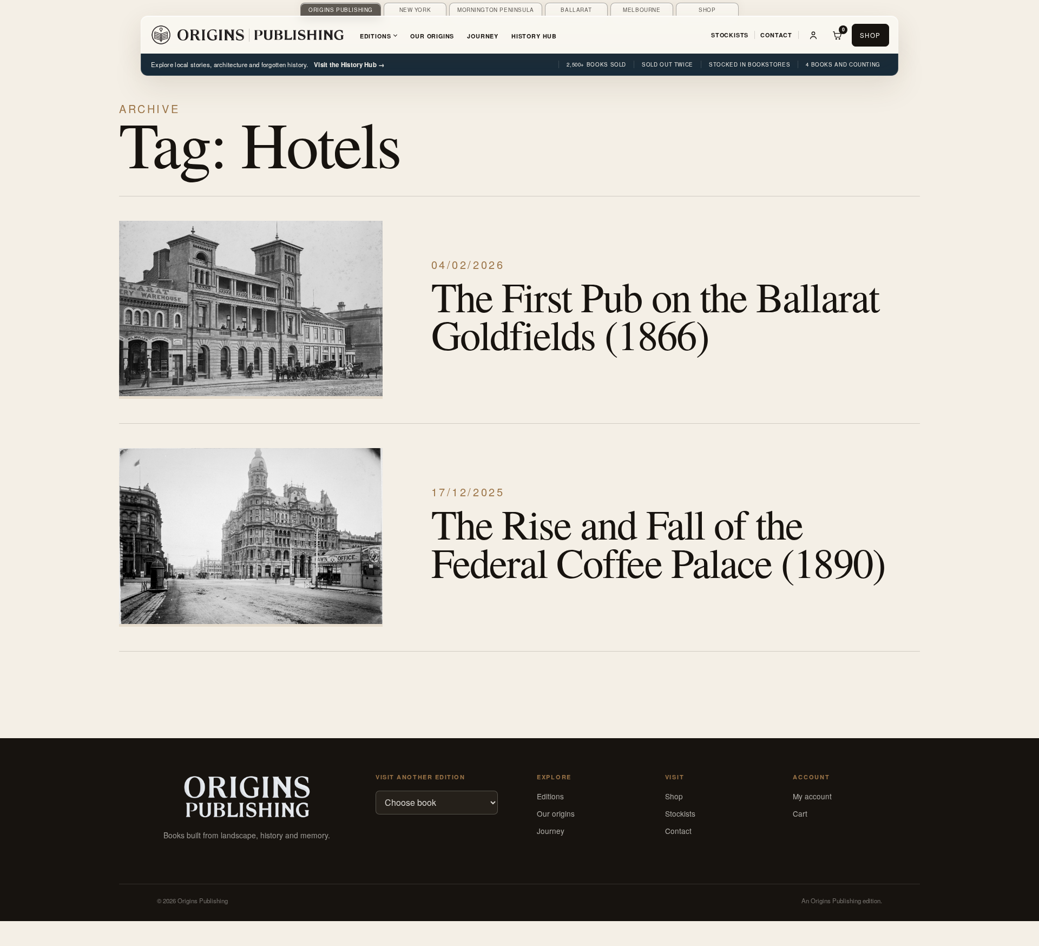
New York (415, 10)
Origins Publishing (340, 10)
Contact (776, 35)
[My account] (813, 35)
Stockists (729, 35)
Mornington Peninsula (495, 10)
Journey (482, 36)
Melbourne (641, 10)
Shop (707, 10)
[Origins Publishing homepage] (247, 797)
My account (812, 796)
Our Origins (432, 36)
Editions (375, 36)
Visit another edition (420, 777)
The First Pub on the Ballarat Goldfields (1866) (655, 315)
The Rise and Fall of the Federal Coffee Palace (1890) (658, 543)
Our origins (556, 813)
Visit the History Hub (349, 64)
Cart (800, 813)
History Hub (534, 36)
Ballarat (576, 10)
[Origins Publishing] (247, 35)
